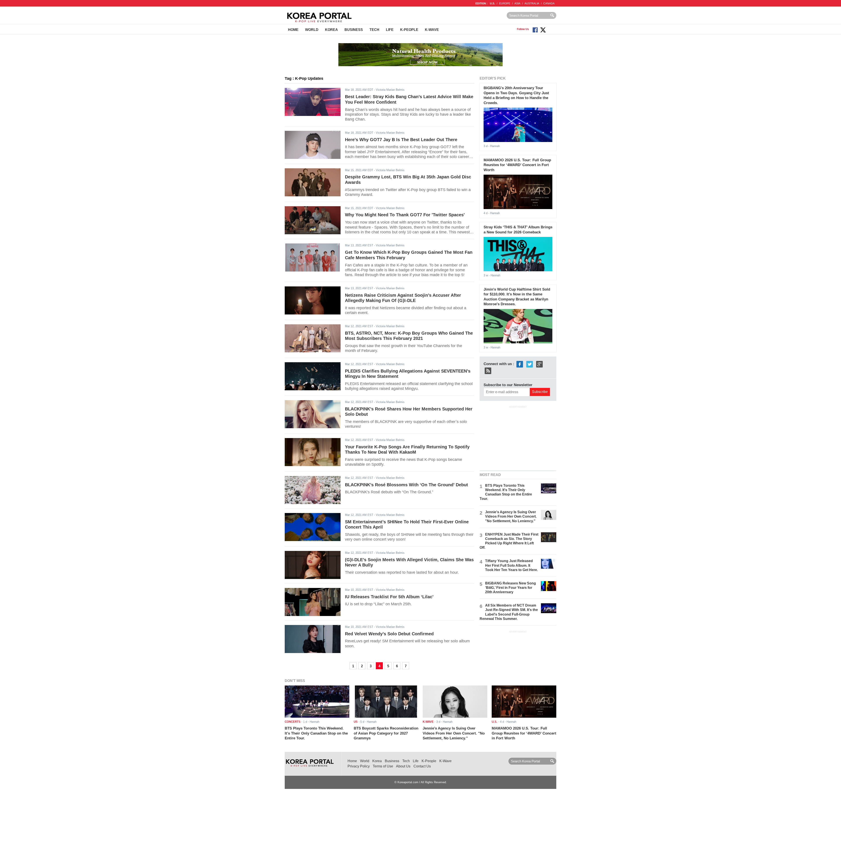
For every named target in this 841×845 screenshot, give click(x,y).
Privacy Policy (359, 766)
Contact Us (422, 766)
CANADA (549, 3)
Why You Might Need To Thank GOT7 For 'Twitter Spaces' (405, 214)
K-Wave (432, 30)
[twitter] (529, 364)
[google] (539, 364)
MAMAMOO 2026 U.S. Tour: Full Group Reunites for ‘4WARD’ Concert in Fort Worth (517, 165)
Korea (331, 30)
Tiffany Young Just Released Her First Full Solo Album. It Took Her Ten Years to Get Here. (511, 565)
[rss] (488, 370)
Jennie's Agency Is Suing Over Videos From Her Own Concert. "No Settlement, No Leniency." (511, 516)
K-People (409, 30)
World (311, 30)
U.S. (492, 3)
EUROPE (504, 3)
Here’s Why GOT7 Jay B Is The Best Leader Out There (401, 139)
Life (390, 30)
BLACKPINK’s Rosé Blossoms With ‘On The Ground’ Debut (406, 484)
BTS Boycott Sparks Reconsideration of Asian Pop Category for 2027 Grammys (386, 733)
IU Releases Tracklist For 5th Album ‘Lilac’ (389, 596)
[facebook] (519, 364)
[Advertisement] (518, 437)
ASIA (517, 3)
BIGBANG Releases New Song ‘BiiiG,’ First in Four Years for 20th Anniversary (510, 587)
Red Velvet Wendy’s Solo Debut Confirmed (389, 633)
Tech (374, 30)
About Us (403, 766)
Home (293, 30)
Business (354, 30)
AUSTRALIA (532, 3)
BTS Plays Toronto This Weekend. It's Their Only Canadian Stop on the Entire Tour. (316, 733)
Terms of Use (383, 766)
